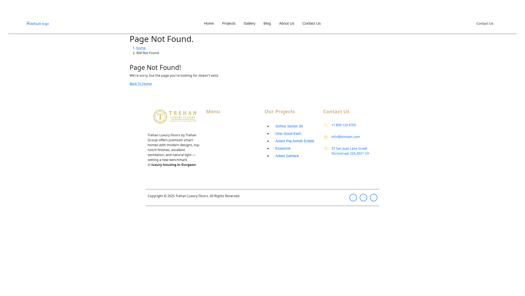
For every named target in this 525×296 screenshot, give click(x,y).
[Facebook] (363, 197)
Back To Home (141, 83)
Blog (267, 23)
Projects (228, 23)
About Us (286, 23)
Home (209, 23)
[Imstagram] (353, 197)
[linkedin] (373, 197)
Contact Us (311, 23)
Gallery (249, 23)
